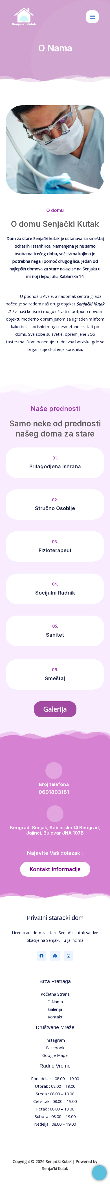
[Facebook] (41, 956)
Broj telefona (54, 784)
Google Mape (55, 1055)
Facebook (55, 1047)
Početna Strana (55, 994)
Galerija (55, 1009)
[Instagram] (68, 956)
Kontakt (55, 1017)
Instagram (55, 1040)
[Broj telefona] (53, 770)
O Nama (55, 1001)
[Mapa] (55, 956)
